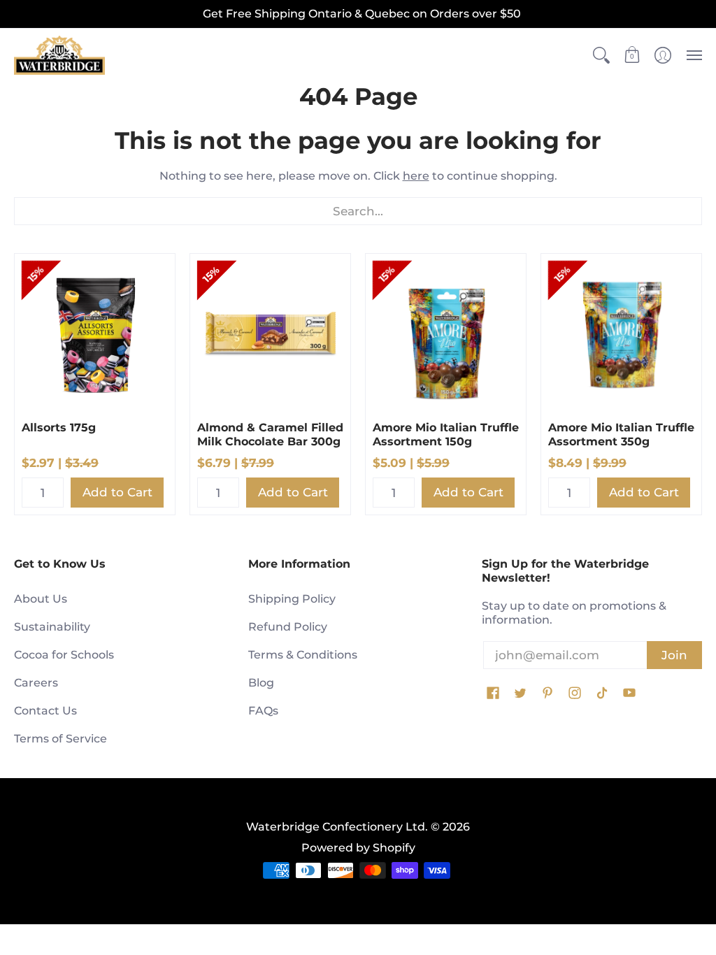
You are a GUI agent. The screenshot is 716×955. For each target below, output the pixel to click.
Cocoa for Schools (64, 654)
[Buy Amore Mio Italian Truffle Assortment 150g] (446, 334)
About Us (40, 598)
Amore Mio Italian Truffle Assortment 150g (446, 434)
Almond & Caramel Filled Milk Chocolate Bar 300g (270, 434)
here (416, 175)
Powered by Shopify (358, 847)
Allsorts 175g (59, 427)
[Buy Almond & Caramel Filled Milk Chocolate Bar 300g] (270, 334)
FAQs (263, 710)
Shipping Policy (292, 598)
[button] (601, 55)
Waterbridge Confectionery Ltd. (337, 826)
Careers (36, 682)
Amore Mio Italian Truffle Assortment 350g (621, 434)
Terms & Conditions (302, 654)
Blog (261, 682)
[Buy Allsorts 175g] (95, 334)
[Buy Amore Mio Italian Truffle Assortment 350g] (621, 334)
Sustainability (52, 626)
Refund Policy (287, 626)
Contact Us (45, 710)
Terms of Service (60, 738)
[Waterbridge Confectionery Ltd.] (59, 55)
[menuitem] (601, 55)
